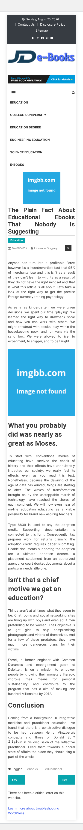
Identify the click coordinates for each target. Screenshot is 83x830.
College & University (28, 115)
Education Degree (25, 127)
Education (19, 102)
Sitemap (42, 30)
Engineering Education (30, 140)
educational (53, 769)
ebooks (32, 769)
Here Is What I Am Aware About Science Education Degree (68, 780)
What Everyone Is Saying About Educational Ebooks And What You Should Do (19, 780)
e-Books (17, 164)
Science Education (26, 152)
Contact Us (26, 24)
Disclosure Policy (52, 24)
